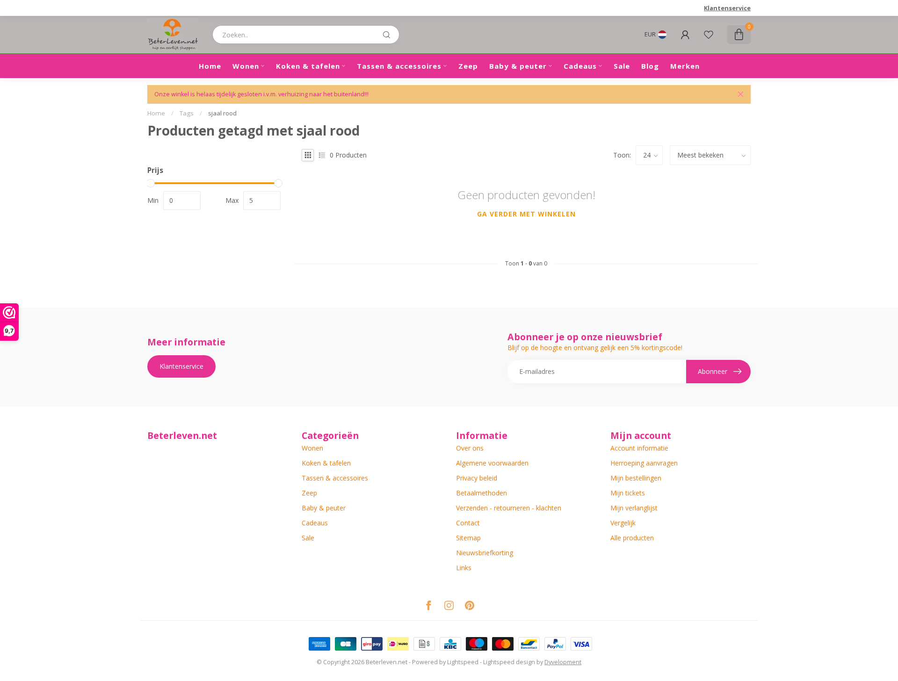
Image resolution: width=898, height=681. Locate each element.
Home (210, 66)
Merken (685, 66)
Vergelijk (623, 522)
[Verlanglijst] (708, 34)
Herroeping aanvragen (644, 463)
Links (463, 567)
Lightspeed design (509, 662)
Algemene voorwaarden (492, 463)
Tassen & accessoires (399, 66)
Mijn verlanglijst (634, 507)
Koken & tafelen (308, 66)
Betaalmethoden (481, 492)
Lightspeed (462, 662)
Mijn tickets (627, 492)
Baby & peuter (518, 66)
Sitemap (468, 537)
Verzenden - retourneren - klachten (508, 507)
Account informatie (639, 448)
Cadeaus (580, 66)
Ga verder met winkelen (526, 213)
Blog (650, 66)
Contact (468, 522)
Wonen (245, 66)
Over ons (470, 448)
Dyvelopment (562, 662)
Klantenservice (727, 8)
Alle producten (632, 537)
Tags (187, 113)
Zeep (468, 66)
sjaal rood (222, 113)
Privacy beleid (476, 477)
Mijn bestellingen (635, 477)
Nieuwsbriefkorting (484, 552)
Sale (622, 66)
